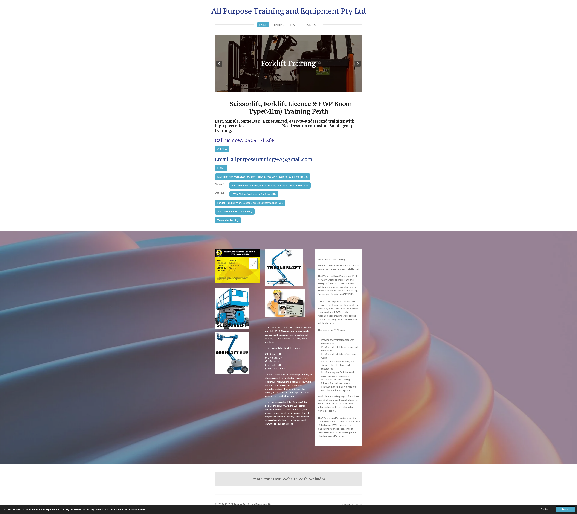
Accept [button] (565, 509)
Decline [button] (544, 509)
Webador (317, 479)
